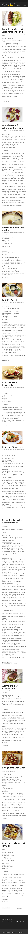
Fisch (23, 130)
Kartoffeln (4, 303)
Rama (6, 818)
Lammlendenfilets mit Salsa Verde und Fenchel (13, 30)
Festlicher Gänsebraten (13, 447)
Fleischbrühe (8, 862)
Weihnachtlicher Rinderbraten (9, 687)
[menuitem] (21, 4)
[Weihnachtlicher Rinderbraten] (12, 676)
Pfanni (6, 512)
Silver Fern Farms (9, 101)
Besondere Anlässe (18, 34)
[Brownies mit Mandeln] (12, 758)
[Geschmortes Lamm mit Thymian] (12, 832)
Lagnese (7, 425)
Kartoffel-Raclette (10, 300)
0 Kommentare (10, 34)
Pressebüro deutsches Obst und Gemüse (13, 205)
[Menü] (24, 4)
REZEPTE (3, 35)
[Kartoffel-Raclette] (12, 290)
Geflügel (3, 451)
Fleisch (23, 34)
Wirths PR (7, 277)
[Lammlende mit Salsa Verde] (12, 18)
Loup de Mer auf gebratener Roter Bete (12, 126)
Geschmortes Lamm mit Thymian (13, 844)
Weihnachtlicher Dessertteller (9, 384)
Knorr (6, 745)
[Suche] (21, 4)
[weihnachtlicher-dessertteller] (12, 372)
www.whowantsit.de (14, 663)
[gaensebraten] (12, 437)
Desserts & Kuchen (5, 389)
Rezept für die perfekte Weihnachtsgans (13, 521)
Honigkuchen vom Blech (13, 767)
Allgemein (18, 769)
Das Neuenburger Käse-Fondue (13, 229)
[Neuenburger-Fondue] (12, 218)
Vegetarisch (8, 234)
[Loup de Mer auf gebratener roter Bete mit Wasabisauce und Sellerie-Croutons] (12, 114)
